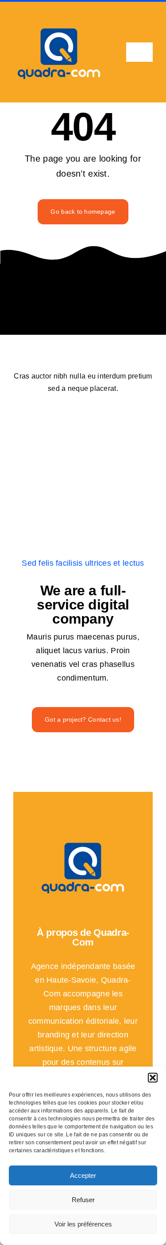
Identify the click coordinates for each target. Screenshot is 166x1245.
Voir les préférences (83, 1224)
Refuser (83, 1199)
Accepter (83, 1175)
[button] (152, 1077)
